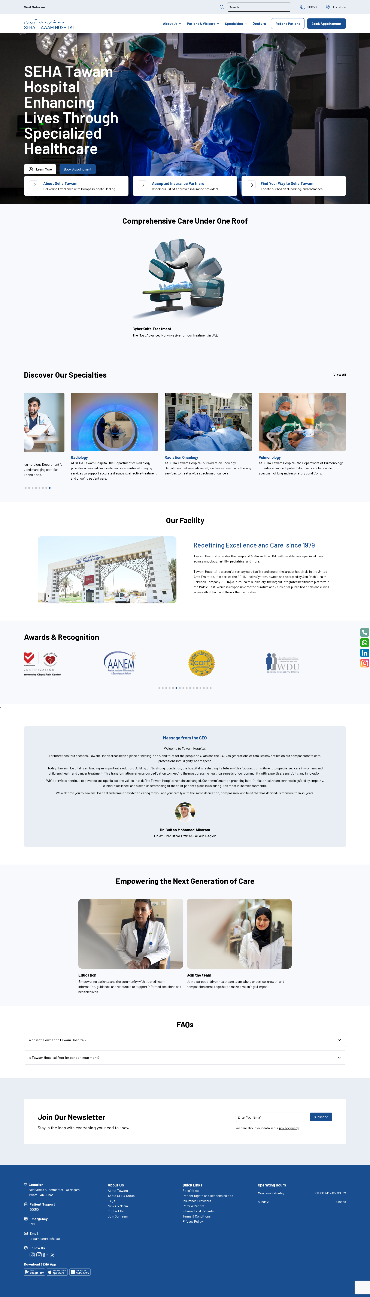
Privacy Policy (193, 1221)
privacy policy (288, 1128)
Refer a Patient (288, 23)
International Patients (198, 1211)
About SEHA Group (121, 1196)
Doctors (259, 23)
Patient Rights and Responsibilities (208, 1196)
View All (339, 374)
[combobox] (259, 7)
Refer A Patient (193, 1206)
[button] (26, 488)
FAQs (111, 1201)
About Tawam (118, 1190)
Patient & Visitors (201, 23)
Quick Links (193, 1185)
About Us (170, 23)
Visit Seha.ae (34, 7)
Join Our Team (118, 1216)
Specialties (234, 23)
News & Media (118, 1206)
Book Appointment (327, 23)
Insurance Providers (197, 1201)
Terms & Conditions (197, 1216)
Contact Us (116, 1211)
